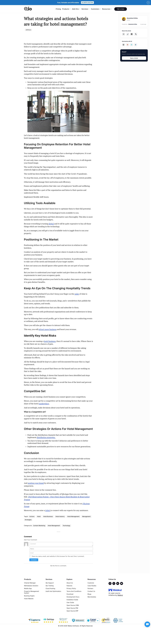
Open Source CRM (73, 605)
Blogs (89, 594)
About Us (70, 583)
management (86, 516)
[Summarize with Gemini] (135, 44)
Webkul (120, 595)
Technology (66, 525)
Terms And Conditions (74, 591)
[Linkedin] (121, 583)
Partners (90, 588)
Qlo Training (50, 586)
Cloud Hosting (50, 588)
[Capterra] (34, 620)
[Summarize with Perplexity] (131, 44)
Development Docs (73, 597)
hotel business (50, 341)
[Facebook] (110, 583)
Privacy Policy (71, 588)
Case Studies (92, 586)
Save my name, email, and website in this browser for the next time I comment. (58, 556)
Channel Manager (30, 583)
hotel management (73, 516)
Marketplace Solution (31, 586)
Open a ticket (134, 58)
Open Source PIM (72, 608)
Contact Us (91, 591)
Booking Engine (29, 596)
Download (70, 594)
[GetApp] (49, 620)
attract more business (47, 329)
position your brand (36, 483)
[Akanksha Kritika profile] (124, 19)
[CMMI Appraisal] (93, 620)
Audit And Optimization (53, 591)
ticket (47, 510)
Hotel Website (28, 598)
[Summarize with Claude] (127, 44)
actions (31, 516)
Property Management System (31, 592)
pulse (77, 294)
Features (69, 586)
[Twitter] (113, 583)
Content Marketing (39, 525)
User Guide (70, 602)
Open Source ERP (72, 611)
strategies (28, 520)
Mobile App (28, 588)
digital (51, 223)
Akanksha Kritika (132, 24)
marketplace (44, 403)
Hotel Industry (60, 516)
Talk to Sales (120, 9)
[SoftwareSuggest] (63, 620)
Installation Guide (72, 600)
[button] (123, 34)
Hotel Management (54, 525)
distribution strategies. (46, 437)
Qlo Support (50, 583)
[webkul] (115, 589)
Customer (91, 583)
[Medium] (117, 583)
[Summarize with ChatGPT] (123, 44)
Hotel (39, 516)
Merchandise (92, 597)
